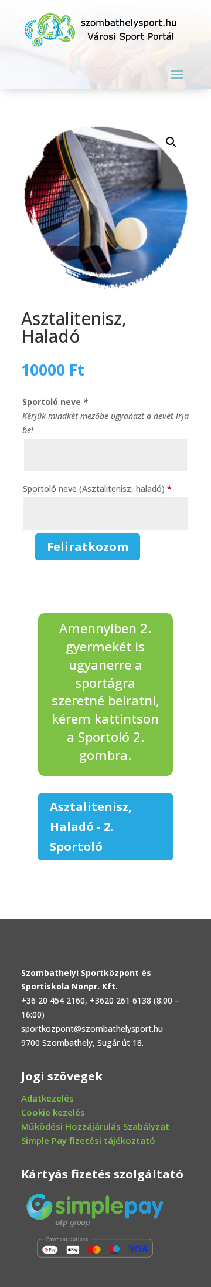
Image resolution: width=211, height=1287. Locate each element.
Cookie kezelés (53, 1112)
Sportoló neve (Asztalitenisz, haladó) (97, 488)
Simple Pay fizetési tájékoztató (88, 1140)
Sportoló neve (55, 401)
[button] (171, 142)
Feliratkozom (87, 547)
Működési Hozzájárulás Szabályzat (95, 1126)
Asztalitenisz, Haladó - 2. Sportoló (91, 826)
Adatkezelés (47, 1098)
